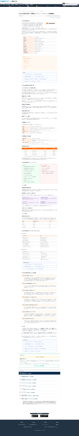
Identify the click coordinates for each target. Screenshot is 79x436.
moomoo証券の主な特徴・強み (27, 58)
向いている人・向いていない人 (27, 65)
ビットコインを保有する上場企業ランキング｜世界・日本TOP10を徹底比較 (34, 346)
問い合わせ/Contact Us (21, 424)
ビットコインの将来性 (3, 3)
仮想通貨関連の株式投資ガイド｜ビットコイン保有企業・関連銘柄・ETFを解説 (34, 76)
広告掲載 (21, 422)
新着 (4, 4)
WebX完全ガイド (67, 3)
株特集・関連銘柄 (20, 3)
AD (46, 15)
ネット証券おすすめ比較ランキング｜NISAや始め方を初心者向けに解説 (33, 74)
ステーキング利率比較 (14, 3)
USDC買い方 (9, 3)
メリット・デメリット (26, 63)
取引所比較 (27, 4)
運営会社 (57, 424)
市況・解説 (8, 4)
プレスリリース (21, 4)
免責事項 (45, 422)
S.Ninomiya (20, 15)
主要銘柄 (12, 4)
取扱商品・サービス (26, 60)
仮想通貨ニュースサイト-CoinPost (41, 430)
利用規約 (57, 422)
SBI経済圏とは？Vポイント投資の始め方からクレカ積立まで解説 (32, 81)
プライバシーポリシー (45, 424)
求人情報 (33, 422)
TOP (1, 4)
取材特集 (16, 4)
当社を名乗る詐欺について (34, 424)
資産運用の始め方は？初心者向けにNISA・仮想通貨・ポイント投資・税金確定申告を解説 (35, 348)
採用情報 (31, 4)
